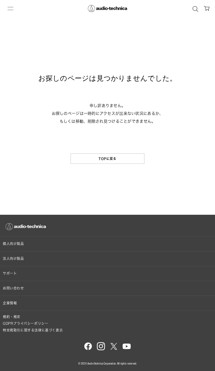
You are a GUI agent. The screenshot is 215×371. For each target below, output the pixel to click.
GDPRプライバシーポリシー (25, 323)
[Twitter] (114, 349)
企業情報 (10, 303)
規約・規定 (11, 317)
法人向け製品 (13, 258)
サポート (10, 273)
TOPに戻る (108, 159)
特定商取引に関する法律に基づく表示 (33, 330)
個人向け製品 (13, 244)
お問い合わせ (13, 288)
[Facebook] (88, 349)
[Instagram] (101, 349)
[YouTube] (127, 349)
